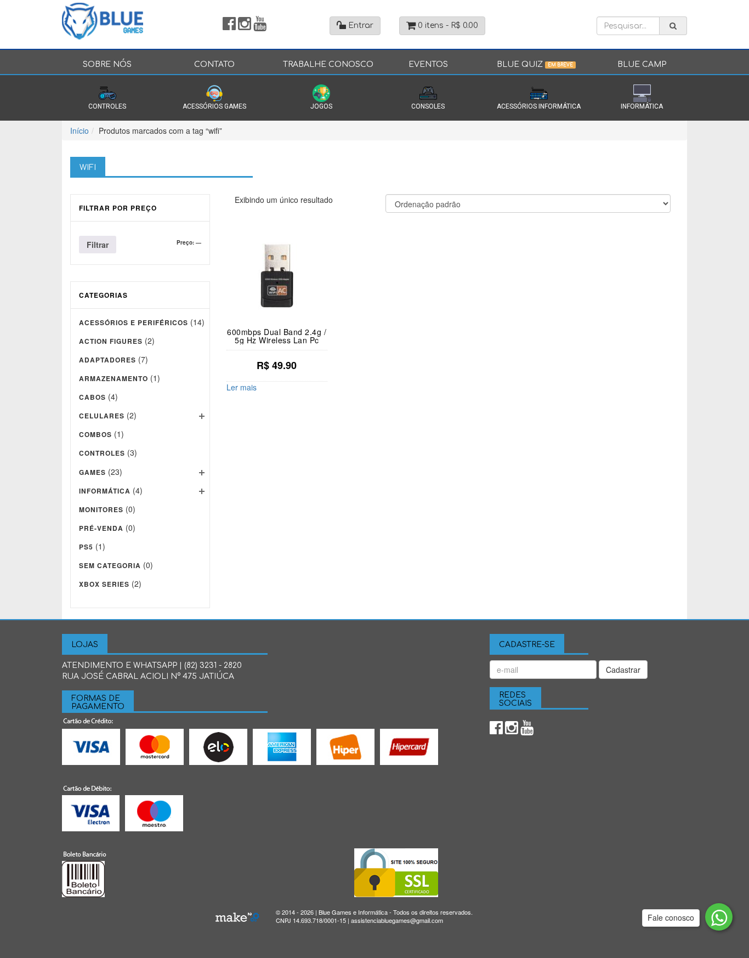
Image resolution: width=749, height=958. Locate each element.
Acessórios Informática (539, 106)
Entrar (359, 25)
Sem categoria (110, 565)
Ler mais (241, 387)
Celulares (101, 416)
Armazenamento (113, 378)
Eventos (428, 64)
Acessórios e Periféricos (133, 322)
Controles (107, 106)
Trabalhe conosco (328, 64)
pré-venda (101, 528)
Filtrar (98, 244)
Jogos (321, 106)
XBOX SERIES (104, 584)
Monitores (101, 509)
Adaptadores (107, 360)
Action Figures (111, 341)
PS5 (86, 547)
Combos (95, 434)
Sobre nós (107, 64)
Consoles (428, 106)
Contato (214, 64)
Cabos (92, 397)
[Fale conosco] (719, 917)
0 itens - (447, 25)
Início (79, 130)
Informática (642, 106)
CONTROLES (102, 453)
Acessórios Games (214, 106)
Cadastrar (623, 669)
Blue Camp (641, 64)
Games (92, 472)
